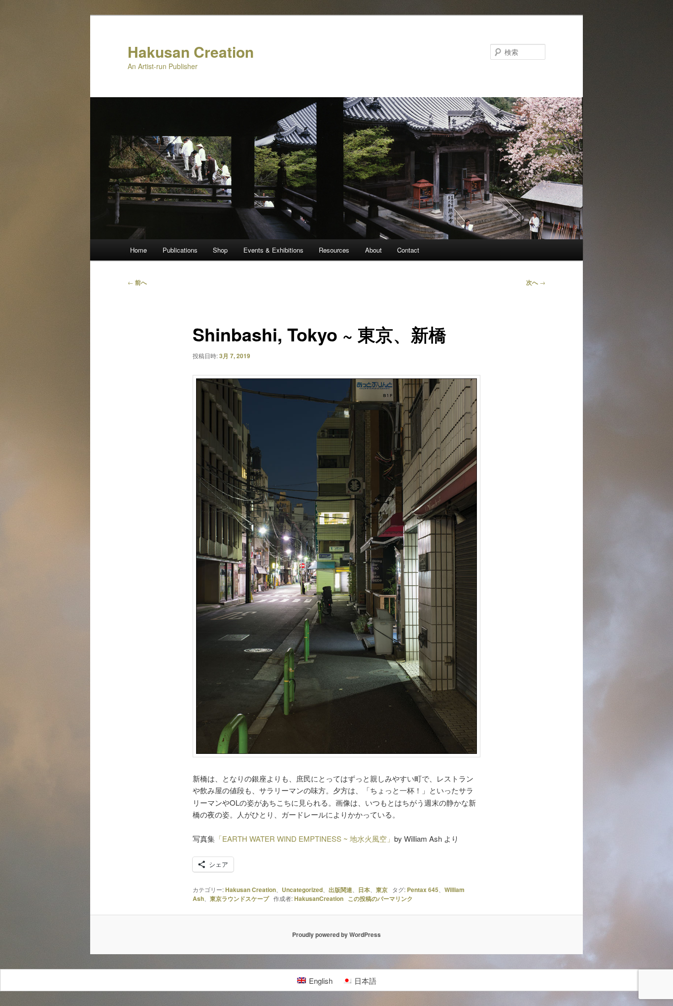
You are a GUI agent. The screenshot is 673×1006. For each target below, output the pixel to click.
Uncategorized (302, 889)
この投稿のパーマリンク (380, 898)
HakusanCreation (318, 898)
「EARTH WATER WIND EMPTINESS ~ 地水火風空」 (304, 838)
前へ (137, 282)
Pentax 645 (422, 889)
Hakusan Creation (191, 51)
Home (138, 250)
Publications (180, 250)
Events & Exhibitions (273, 250)
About (373, 250)
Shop (220, 250)
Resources (334, 250)
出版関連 (340, 889)
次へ (535, 282)
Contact (408, 250)
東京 (382, 889)
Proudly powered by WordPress (336, 934)
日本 (364, 889)
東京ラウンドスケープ (239, 898)
